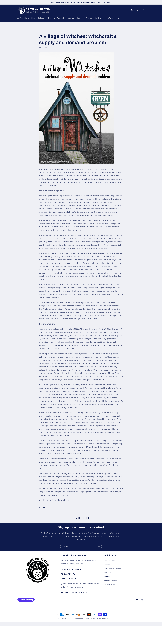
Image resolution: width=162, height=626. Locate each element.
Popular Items (109, 561)
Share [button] (44, 508)
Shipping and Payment (113, 569)
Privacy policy (90, 618)
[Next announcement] (144, 2)
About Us (107, 573)
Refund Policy (109, 585)
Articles (107, 577)
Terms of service (102, 618)
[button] (23, 18)
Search (107, 565)
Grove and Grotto (65, 618)
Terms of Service (110, 581)
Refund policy (78, 618)
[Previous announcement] (18, 2)
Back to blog (82, 518)
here (66, 500)
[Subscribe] (99, 546)
